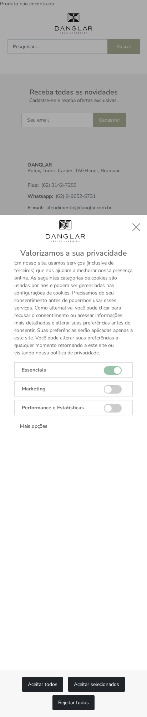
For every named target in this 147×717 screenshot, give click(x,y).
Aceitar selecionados (96, 684)
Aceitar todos (42, 684)
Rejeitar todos (73, 702)
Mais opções (33, 426)
